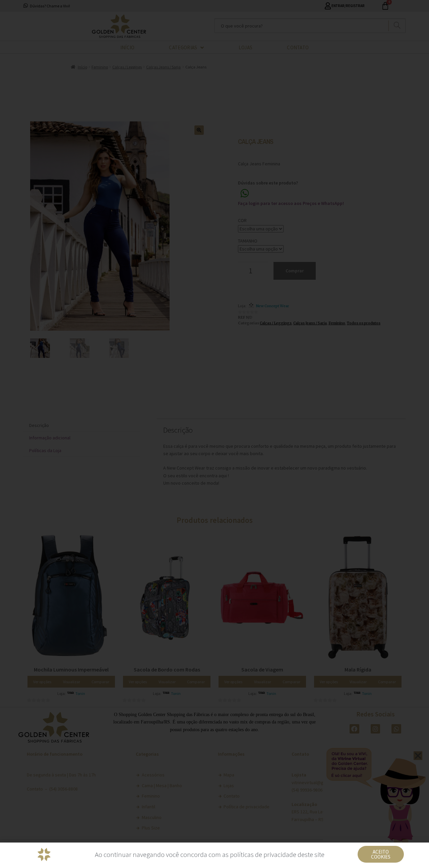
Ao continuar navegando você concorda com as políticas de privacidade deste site (209, 854)
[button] (381, 854)
